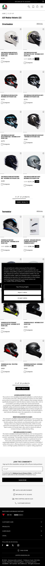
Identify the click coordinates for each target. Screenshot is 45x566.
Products (6, 526)
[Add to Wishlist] (21, 29)
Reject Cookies (22, 292)
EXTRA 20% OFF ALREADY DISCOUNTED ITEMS (22, 1)
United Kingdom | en (22, 555)
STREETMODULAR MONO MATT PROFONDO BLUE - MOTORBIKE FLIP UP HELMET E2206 (10, 177)
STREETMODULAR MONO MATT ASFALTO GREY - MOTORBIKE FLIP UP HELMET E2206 (33, 136)
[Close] (43, 1)
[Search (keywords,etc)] (28, 7)
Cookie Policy (10, 281)
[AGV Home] (4, 6)
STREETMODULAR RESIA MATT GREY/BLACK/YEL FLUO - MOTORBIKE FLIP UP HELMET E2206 (34, 54)
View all (40, 23)
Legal (4, 535)
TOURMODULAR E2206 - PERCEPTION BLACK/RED (9, 364)
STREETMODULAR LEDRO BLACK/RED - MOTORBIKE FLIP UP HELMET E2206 (9, 96)
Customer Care (7, 522)
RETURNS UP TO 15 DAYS (24, 494)
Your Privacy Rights (22, 287)
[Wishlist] (33, 7)
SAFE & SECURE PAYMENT (24, 490)
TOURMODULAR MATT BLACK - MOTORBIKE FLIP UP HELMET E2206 (33, 364)
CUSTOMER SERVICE (23, 503)
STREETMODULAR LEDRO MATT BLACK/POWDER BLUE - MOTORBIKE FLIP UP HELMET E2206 (10, 137)
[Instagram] (18, 545)
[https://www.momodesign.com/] (18, 514)
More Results (22, 202)
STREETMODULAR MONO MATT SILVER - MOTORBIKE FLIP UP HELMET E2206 (32, 177)
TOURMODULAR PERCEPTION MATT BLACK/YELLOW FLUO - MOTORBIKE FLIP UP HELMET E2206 (10, 324)
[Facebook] (2, 545)
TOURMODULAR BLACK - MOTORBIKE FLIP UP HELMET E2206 (33, 323)
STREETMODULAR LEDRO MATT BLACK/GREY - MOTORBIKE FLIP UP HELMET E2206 (34, 96)
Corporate (6, 531)
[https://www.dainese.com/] (3, 515)
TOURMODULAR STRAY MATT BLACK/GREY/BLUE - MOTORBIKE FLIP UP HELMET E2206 (10, 241)
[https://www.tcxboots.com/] (9, 515)
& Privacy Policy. (20, 281)
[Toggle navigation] (41, 7)
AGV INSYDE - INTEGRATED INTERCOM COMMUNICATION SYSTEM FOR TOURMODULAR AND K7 (32, 241)
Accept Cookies (22, 298)
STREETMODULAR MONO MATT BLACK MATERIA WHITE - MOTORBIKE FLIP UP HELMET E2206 (9, 54)
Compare (6, 61)
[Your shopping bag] (37, 7)
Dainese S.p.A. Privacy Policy (22, 473)
